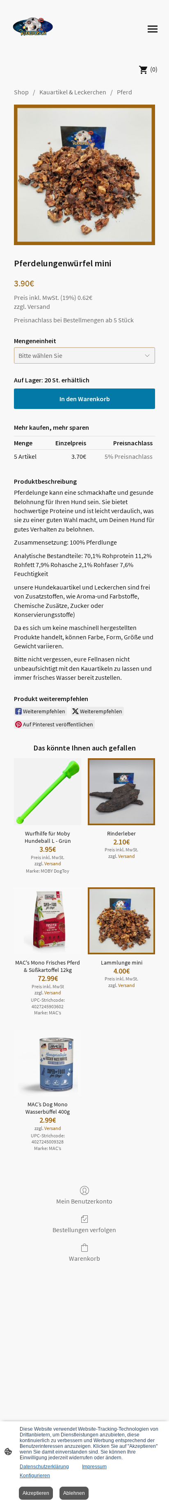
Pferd (124, 92)
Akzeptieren (36, 1493)
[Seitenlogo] (33, 29)
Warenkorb (84, 1258)
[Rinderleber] (121, 791)
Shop (21, 92)
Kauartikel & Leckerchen (72, 92)
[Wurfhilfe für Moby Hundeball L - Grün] (47, 791)
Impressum (94, 1467)
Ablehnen (74, 1493)
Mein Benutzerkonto (84, 1201)
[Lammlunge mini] (121, 920)
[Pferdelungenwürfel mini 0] (84, 175)
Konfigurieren (35, 1475)
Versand (38, 306)
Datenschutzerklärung (44, 1467)
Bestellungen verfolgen (84, 1230)
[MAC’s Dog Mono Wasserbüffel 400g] (47, 1062)
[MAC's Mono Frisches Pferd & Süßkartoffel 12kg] (47, 920)
